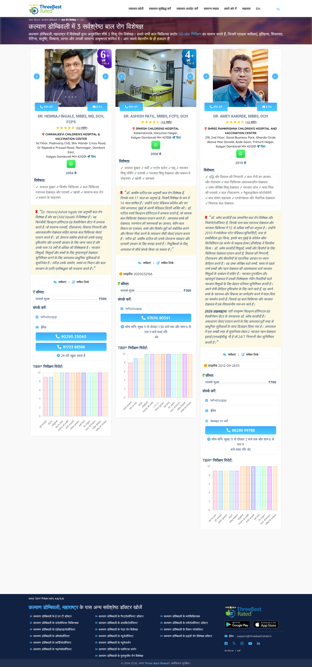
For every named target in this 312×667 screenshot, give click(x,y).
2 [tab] (69, 97)
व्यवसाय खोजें (136, 9)
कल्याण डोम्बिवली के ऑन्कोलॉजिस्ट (51, 636)
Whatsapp (49, 317)
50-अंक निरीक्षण (189, 34)
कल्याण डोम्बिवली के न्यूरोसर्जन (115, 643)
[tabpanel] (71, 78)
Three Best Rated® (157, 663)
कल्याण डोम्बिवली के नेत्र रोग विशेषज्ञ (118, 629)
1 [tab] (65, 97)
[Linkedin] (258, 643)
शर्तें (239, 651)
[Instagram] (241, 643)
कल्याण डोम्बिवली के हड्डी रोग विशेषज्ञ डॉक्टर (188, 636)
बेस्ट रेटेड (33, 19)
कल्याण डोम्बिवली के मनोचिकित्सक (182, 616)
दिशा (93, 156)
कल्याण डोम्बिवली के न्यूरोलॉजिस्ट (116, 636)
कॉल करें (48, 106)
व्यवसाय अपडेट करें (187, 9)
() (82, 127)
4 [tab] (75, 97)
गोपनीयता (229, 651)
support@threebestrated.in (254, 636)
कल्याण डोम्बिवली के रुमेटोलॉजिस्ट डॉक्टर (186, 623)
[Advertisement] (156, 564)
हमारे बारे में (230, 9)
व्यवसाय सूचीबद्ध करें (160, 9)
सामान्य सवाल (211, 9)
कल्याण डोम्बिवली (49, 19)
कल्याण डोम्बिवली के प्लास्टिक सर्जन (117, 649)
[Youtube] (250, 643)
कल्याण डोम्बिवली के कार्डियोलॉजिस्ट (52, 643)
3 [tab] (72, 97)
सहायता (246, 9)
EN (82, 19)
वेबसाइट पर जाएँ (219, 421)
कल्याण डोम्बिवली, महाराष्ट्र (53, 607)
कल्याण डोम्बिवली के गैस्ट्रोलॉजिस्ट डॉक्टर (121, 616)
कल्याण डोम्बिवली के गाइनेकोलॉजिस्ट (52, 649)
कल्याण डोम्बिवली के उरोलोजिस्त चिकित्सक (56, 623)
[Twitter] (234, 643)
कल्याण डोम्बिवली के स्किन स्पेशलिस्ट (183, 629)
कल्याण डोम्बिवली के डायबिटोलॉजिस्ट (118, 623)
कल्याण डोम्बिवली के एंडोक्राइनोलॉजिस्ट (54, 629)
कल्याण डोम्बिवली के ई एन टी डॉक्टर (52, 616)
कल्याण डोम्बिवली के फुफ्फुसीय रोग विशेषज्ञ (121, 656)
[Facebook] (226, 643)
